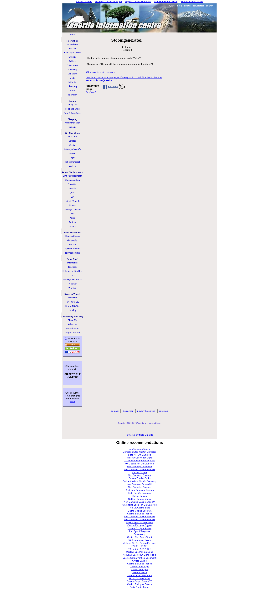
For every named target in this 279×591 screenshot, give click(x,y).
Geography (72, 240)
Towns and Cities (72, 252)
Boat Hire (72, 136)
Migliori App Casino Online (139, 522)
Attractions (72, 44)
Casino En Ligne (139, 569)
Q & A (72, 275)
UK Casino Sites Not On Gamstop (139, 504)
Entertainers (72, 65)
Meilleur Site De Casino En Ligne (139, 543)
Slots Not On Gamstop (139, 454)
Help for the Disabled (72, 271)
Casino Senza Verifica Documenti (139, 558)
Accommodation (72, 122)
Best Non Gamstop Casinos (139, 490)
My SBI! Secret (72, 328)
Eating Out (72, 104)
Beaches (72, 48)
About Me (72, 320)
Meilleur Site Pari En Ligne (139, 552)
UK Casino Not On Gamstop (139, 463)
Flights (72, 157)
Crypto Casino (139, 560)
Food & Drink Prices (72, 113)
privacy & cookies (146, 411)
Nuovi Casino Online (139, 578)
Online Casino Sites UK (139, 510)
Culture (72, 61)
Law (72, 196)
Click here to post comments (100, 72)
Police (72, 218)
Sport (72, 90)
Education (72, 184)
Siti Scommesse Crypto (139, 540)
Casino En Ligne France (139, 513)
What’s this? (91, 92)
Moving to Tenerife (72, 209)
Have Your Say (72, 302)
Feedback (72, 297)
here (72, 401)
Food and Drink (72, 108)
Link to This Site (72, 306)
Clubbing (72, 57)
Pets (72, 213)
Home (72, 34)
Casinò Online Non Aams (139, 575)
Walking (72, 166)
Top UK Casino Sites (139, 507)
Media (72, 78)
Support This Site (72, 332)
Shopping (72, 86)
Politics (72, 222)
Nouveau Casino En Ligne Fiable (139, 554)
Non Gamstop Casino (139, 449)
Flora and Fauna (72, 236)
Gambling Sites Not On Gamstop (139, 452)
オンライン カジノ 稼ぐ (139, 549)
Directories (72, 262)
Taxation (72, 226)
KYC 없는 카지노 (139, 546)
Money (72, 205)
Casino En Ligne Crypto (139, 525)
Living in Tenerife (72, 201)
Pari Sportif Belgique (139, 531)
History (72, 244)
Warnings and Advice (72, 279)
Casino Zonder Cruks (139, 478)
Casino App (139, 534)
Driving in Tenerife (72, 149)
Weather (72, 283)
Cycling (72, 145)
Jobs (72, 192)
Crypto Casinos (139, 572)
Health (72, 188)
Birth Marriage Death (72, 175)
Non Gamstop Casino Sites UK (139, 469)
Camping (72, 127)
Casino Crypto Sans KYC (139, 581)
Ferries (72, 153)
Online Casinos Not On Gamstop (139, 481)
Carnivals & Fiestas (72, 52)
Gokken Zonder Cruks (139, 499)
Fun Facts (72, 267)
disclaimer (128, 411)
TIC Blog (72, 310)
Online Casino (139, 472)
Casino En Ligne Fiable (139, 528)
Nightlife (72, 82)
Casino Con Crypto (139, 566)
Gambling (72, 69)
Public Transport (72, 162)
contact (115, 411)
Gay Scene (72, 73)
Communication (72, 180)
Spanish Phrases (72, 248)
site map (163, 411)
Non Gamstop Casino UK (139, 466)
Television (72, 94)
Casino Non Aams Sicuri (139, 537)
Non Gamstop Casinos (139, 475)
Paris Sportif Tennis (139, 587)
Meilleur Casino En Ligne (139, 457)
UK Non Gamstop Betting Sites (139, 460)
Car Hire (72, 140)
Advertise (72, 324)
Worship (72, 288)
